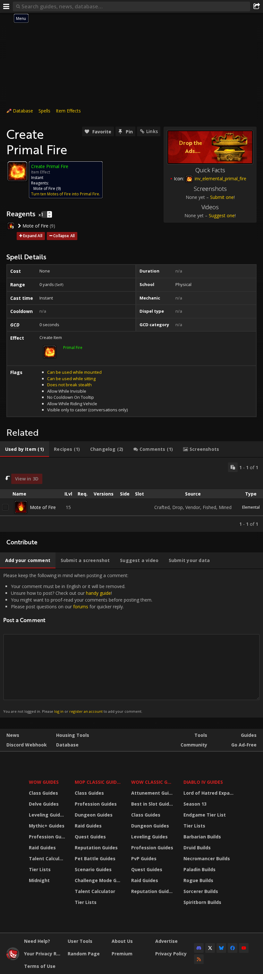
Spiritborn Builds (202, 902)
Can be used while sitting (71, 378)
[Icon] (17, 171)
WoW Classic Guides (153, 782)
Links (152, 131)
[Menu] (6, 6)
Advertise (166, 941)
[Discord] (199, 948)
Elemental (251, 507)
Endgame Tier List (204, 815)
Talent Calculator (48, 858)
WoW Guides (44, 782)
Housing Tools (72, 735)
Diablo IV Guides (203, 782)
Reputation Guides (96, 847)
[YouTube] (244, 948)
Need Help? (37, 941)
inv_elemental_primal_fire (219, 178)
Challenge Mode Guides (99, 880)
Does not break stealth (69, 385)
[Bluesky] (221, 948)
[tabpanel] (131, 495)
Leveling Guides (47, 815)
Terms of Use (39, 966)
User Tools (80, 941)
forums (80, 606)
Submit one (222, 197)
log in (59, 711)
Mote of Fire (44, 188)
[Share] (256, 6)
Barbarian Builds (202, 837)
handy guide (98, 593)
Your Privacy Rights (43, 954)
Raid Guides (42, 847)
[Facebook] (232, 948)
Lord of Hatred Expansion (209, 793)
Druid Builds (197, 847)
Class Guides (43, 793)
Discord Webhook (26, 745)
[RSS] (199, 959)
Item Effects (68, 111)
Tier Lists (40, 869)
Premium (122, 954)
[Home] (12, 958)
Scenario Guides (93, 869)
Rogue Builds (198, 880)
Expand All (32, 235)
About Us (122, 941)
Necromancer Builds (206, 858)
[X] (210, 948)
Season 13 (195, 804)
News (12, 735)
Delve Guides (44, 804)
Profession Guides (48, 837)
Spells (44, 111)
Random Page (84, 954)
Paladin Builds (199, 869)
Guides (249, 735)
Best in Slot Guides (152, 804)
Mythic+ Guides (46, 826)
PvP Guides (144, 858)
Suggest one (222, 215)
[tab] (24, 449)
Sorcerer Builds (200, 891)
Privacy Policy (171, 954)
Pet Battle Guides (95, 858)
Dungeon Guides (94, 815)
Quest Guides (90, 837)
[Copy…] (233, 467)
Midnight (39, 880)
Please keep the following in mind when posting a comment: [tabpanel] (77, 643)
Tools (200, 735)
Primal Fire (72, 347)
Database (23, 111)
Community (194, 745)
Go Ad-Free (244, 745)
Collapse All (64, 235)
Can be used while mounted (74, 372)
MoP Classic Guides (98, 782)
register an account (86, 711)
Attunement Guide (152, 793)
